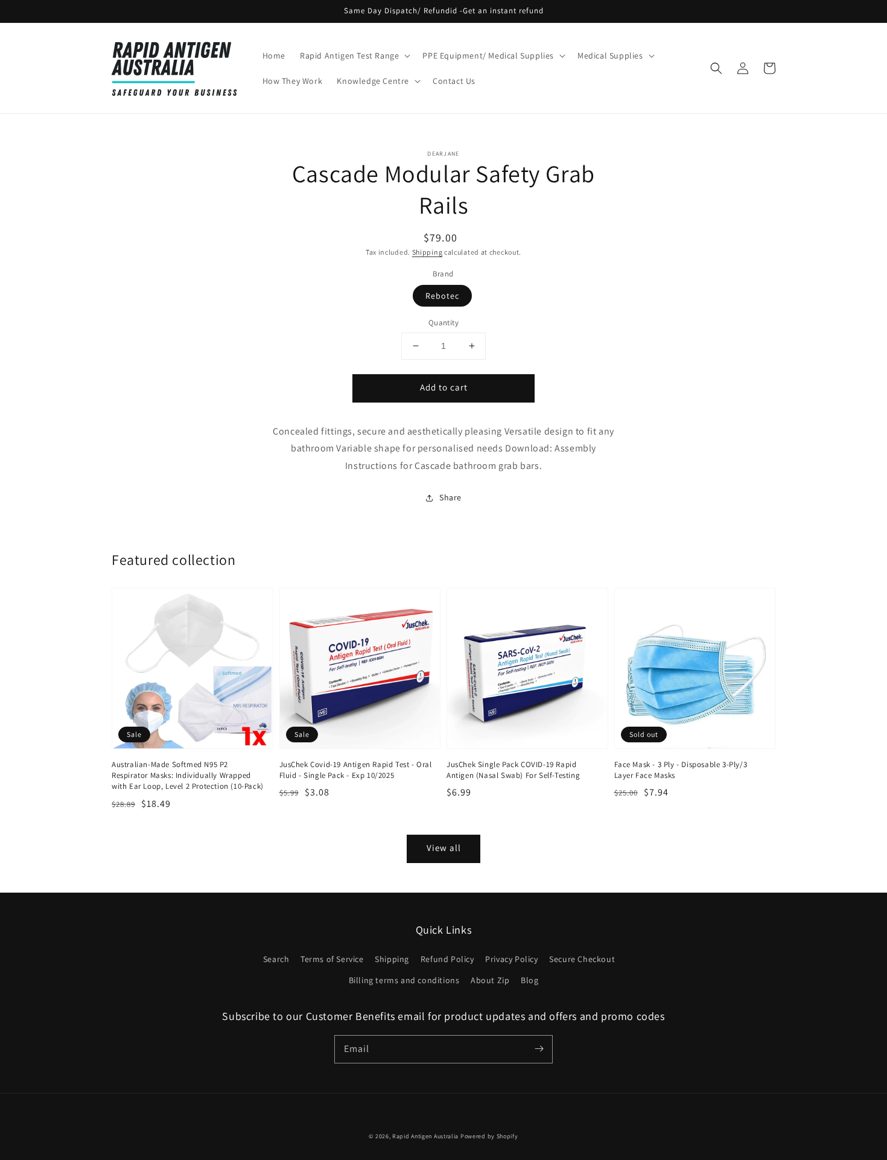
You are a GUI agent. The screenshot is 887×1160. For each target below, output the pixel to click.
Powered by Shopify (489, 1136)
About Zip (490, 980)
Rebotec (442, 295)
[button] (716, 68)
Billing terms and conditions (404, 980)
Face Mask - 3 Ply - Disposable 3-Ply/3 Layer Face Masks (681, 769)
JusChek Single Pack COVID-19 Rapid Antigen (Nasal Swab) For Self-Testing (513, 769)
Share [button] (450, 497)
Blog (529, 980)
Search (276, 959)
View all (444, 847)
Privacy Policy (511, 959)
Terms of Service (332, 959)
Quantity (443, 322)
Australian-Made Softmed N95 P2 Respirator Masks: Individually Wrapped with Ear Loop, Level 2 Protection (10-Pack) (188, 775)
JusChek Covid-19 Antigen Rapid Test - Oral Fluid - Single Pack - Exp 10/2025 (355, 769)
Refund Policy (447, 959)
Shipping (427, 252)
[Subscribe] (539, 1049)
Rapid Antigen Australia (425, 1136)
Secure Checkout (582, 959)
